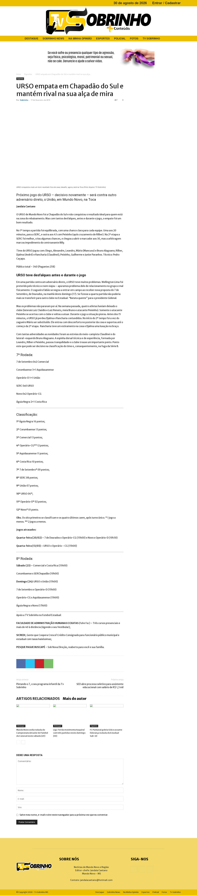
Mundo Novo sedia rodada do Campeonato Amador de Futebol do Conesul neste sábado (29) (32, 732)
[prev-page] (18, 742)
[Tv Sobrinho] (98, 21)
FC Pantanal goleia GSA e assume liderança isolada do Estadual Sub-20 (106, 732)
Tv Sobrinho (151, 38)
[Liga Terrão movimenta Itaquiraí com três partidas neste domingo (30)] (70, 715)
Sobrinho (24, 100)
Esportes (103, 38)
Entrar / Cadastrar (166, 2)
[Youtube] (28, 3)
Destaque (31, 38)
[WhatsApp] (48, 663)
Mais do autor (74, 698)
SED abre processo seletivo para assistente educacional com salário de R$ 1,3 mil (99, 686)
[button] (177, 38)
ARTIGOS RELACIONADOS (38, 698)
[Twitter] (30, 663)
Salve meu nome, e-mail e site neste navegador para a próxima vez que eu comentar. (64, 814)
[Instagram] (23, 3)
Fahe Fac (84, 623)
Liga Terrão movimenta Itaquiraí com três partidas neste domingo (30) (69, 732)
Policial (120, 38)
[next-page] (23, 742)
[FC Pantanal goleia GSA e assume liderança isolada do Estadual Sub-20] (106, 715)
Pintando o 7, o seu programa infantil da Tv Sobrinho (40, 686)
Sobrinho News (53, 38)
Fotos (134, 38)
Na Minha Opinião (80, 38)
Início (18, 74)
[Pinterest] (39, 663)
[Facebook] (18, 3)
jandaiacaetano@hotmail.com (96, 880)
